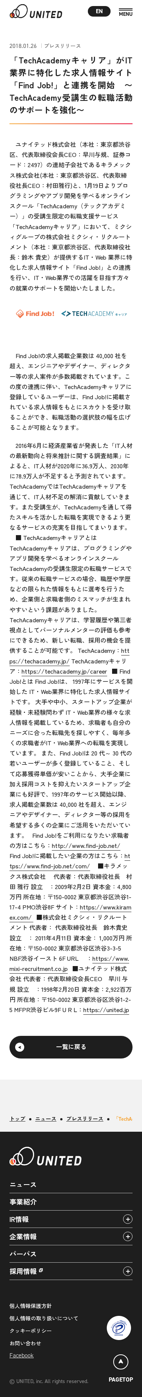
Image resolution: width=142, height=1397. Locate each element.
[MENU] (125, 13)
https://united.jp (106, 1009)
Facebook (21, 1355)
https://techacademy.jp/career (64, 670)
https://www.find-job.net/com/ (69, 860)
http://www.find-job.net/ (86, 845)
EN (99, 11)
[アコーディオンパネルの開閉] (128, 1219)
